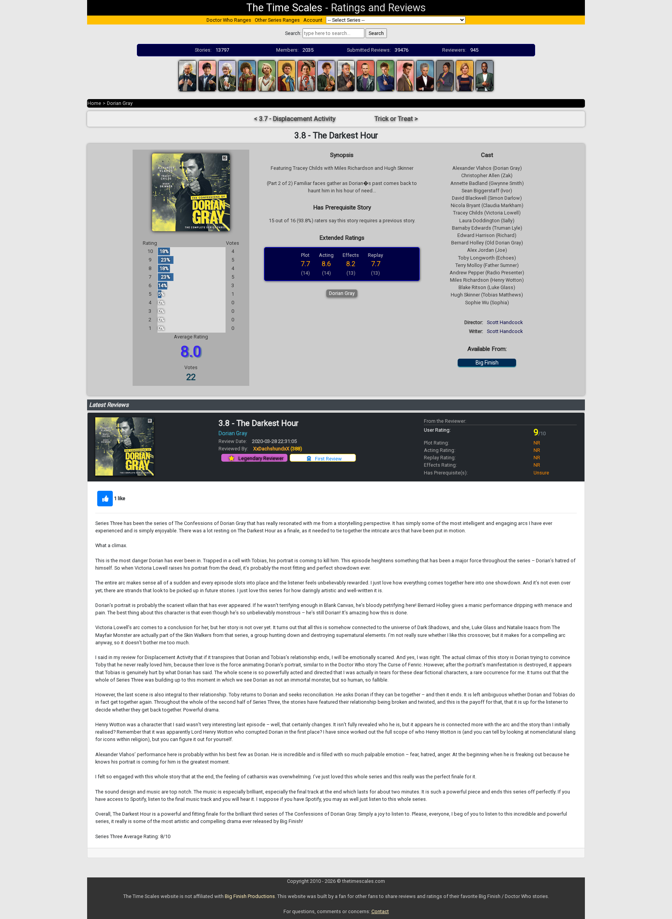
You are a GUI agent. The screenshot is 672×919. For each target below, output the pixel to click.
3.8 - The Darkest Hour (259, 423)
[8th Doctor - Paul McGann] (326, 75)
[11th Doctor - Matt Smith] (405, 75)
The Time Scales (284, 8)
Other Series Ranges (277, 20)
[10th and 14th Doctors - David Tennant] (385, 75)
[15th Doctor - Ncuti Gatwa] (485, 75)
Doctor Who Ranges (228, 20)
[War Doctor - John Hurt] (346, 75)
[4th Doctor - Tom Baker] (247, 75)
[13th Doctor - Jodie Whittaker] (465, 75)
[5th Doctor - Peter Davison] (267, 75)
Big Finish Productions (250, 896)
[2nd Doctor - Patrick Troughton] (207, 75)
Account (312, 20)
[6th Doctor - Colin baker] (287, 75)
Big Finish (487, 362)
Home (94, 103)
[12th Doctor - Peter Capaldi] (425, 75)
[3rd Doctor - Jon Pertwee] (227, 75)
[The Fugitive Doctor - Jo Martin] (445, 75)
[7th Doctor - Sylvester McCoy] (306, 75)
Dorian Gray (120, 103)
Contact (380, 911)
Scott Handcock (505, 322)
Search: (293, 33)
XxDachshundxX (277, 449)
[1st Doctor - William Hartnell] (187, 75)
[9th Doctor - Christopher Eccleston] (365, 75)
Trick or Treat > (396, 118)
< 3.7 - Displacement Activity (295, 118)
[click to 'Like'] (105, 498)
